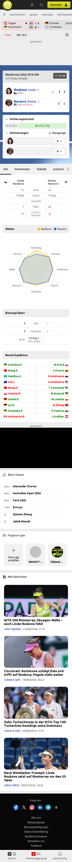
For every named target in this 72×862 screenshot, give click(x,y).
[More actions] (68, 169)
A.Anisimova (56, 382)
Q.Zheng (58, 405)
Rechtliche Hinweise (36, 836)
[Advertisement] (36, 53)
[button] (41, 5)
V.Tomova (57, 410)
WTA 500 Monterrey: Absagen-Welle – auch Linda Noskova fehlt (33, 622)
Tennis (12, 858)
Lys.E (11, 405)
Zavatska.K (15, 410)
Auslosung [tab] (59, 169)
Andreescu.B (16, 416)
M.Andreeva (56, 376)
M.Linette (57, 399)
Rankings (47, 14)
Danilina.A (14, 376)
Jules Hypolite (12, 629)
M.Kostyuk (57, 393)
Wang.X (13, 370)
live (7, 34)
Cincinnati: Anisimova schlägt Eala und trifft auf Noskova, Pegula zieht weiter (34, 672)
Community (60, 858)
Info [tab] (5, 169)
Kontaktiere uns (36, 841)
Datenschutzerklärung (36, 831)
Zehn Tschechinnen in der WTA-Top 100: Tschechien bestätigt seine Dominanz (35, 723)
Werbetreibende (36, 822)
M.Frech (59, 364)
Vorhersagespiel (36, 858)
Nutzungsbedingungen (36, 827)
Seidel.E (13, 399)
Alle (22, 34)
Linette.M (14, 393)
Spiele (33, 14)
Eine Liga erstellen (13, 559)
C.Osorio (58, 370)
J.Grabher (57, 416)
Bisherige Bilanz (15, 313)
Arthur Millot (11, 785)
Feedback (36, 845)
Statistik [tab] (41, 169)
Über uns (36, 817)
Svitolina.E (15, 364)
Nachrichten (18, 14)
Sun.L (11, 382)
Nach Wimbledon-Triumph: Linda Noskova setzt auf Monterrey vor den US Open (35, 776)
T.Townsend (56, 387)
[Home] (4, 14)
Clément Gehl (12, 679)
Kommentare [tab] (22, 169)
